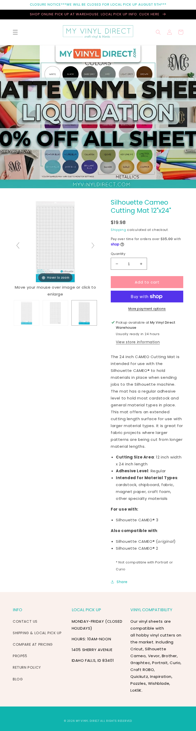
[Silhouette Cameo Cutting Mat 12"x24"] (26, 313)
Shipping (118, 230)
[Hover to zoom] (55, 240)
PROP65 (20, 655)
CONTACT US (25, 621)
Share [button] (122, 581)
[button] (15, 32)
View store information (138, 342)
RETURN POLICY (27, 667)
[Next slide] (93, 245)
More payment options (147, 308)
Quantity (118, 253)
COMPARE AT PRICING (33, 644)
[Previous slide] (18, 245)
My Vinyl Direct (88, 721)
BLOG (18, 679)
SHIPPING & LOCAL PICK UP (37, 632)
